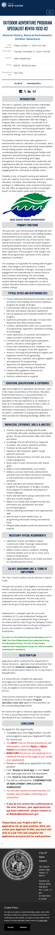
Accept (10, 927)
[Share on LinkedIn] (29, 91)
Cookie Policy (42, 920)
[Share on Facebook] (20, 91)
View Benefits (34, 83)
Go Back (18, 83)
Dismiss (23, 927)
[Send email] (34, 91)
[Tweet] (25, 91)
